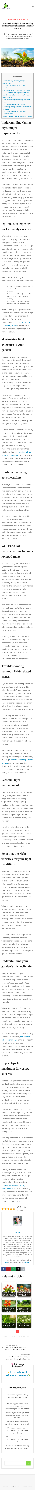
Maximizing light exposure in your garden (16, 90)
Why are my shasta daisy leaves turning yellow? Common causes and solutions (17, 1439)
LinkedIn (27, 1262)
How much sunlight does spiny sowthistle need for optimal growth (17, 1423)
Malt (6, 1262)
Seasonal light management (14, 104)
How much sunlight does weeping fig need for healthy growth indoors (17, 1447)
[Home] (4, 34)
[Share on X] (18, 1269)
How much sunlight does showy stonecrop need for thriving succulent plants (17, 1397)
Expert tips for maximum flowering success (17, 116)
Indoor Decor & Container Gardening (17, 1336)
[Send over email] (13, 1269)
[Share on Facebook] (3, 1269)
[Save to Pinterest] (8, 1269)
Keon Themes (27, 1486)
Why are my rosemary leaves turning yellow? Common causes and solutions (17, 1430)
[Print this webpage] (23, 1269)
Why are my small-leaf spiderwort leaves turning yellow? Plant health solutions (17, 1415)
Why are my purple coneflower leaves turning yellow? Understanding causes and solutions (17, 1406)
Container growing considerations (16, 93)
